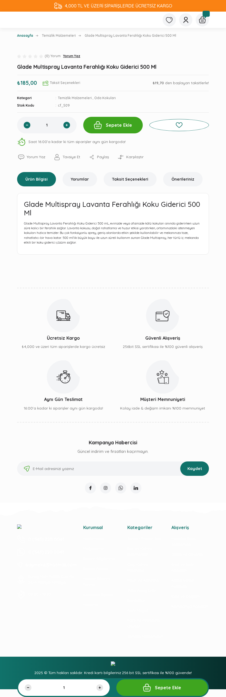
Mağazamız (93, 548)
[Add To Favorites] (179, 125)
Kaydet (194, 468)
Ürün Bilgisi (36, 179)
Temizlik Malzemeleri (75, 98)
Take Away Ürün (141, 590)
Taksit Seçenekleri (130, 179)
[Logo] (19, 526)
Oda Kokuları (105, 98)
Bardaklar (136, 600)
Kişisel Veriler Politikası (182, 583)
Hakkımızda (93, 538)
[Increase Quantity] (66, 125)
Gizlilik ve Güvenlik (187, 554)
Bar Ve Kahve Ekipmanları (139, 551)
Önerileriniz (182, 179)
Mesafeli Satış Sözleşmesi (183, 541)
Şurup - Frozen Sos (144, 538)
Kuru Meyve (137, 610)
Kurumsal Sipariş (98, 594)
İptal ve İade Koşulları (182, 567)
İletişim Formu (95, 568)
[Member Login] (185, 20)
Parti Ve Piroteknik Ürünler (143, 623)
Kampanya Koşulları (189, 606)
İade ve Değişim (185, 596)
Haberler (91, 604)
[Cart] (202, 20)
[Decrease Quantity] (27, 125)
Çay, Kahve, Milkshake (138, 567)
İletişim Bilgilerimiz (99, 558)
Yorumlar (80, 179)
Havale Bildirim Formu (96, 581)
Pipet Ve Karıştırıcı (143, 580)
